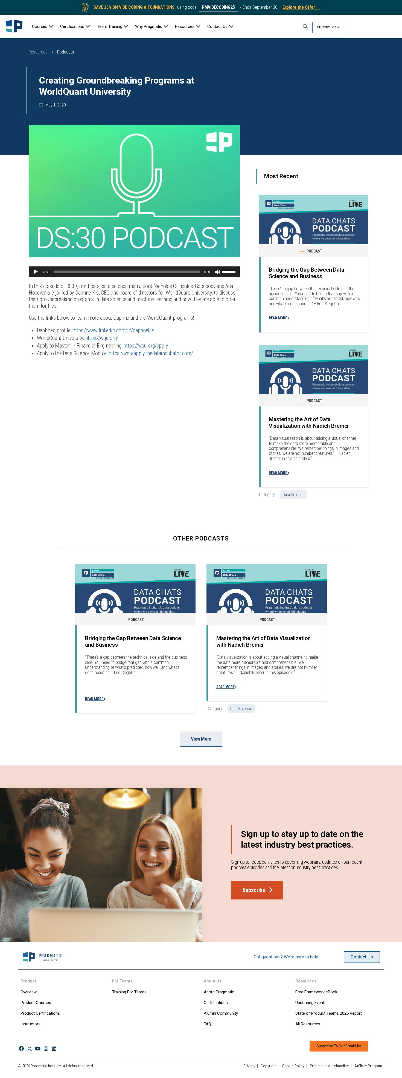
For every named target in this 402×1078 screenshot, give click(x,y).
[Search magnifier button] (305, 26)
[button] (43, 26)
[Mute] (217, 272)
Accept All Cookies (327, 1068)
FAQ (207, 1023)
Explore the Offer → (301, 7)
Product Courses (36, 1002)
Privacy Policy (21, 1072)
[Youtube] (37, 1048)
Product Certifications (40, 1013)
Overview (29, 992)
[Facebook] (21, 1048)
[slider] (229, 271)
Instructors (30, 1023)
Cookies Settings (287, 1068)
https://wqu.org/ (102, 338)
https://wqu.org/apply (145, 345)
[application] (134, 271)
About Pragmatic (219, 992)
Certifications (216, 1002)
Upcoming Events (311, 1002)
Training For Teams (129, 992)
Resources (38, 52)
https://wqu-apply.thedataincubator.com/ (151, 353)
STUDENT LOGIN (328, 27)
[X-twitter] (29, 1048)
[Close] (393, 1068)
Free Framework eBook (316, 992)
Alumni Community (221, 1013)
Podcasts (65, 52)
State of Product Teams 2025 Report (328, 1013)
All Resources (307, 1023)
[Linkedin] (54, 1048)
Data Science (294, 494)
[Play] (36, 272)
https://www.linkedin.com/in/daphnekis (113, 330)
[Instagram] (46, 1048)
